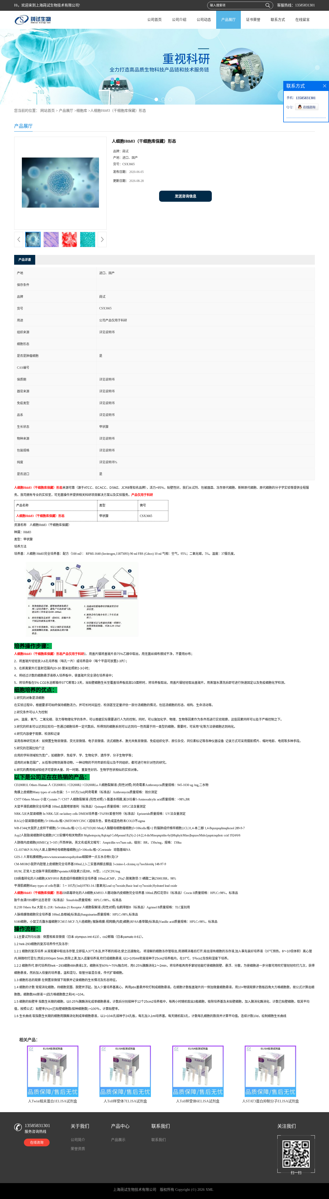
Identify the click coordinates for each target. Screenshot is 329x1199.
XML (210, 1190)
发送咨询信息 (185, 196)
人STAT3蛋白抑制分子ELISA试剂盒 (270, 1101)
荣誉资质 (78, 1149)
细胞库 (81, 111)
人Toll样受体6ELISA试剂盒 (198, 1101)
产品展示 (118, 1140)
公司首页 (154, 20)
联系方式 (278, 20)
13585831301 (305, 5)
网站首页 (47, 111)
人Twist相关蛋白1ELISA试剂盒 (52, 1101)
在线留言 (302, 20)
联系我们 (158, 1140)
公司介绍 (179, 20)
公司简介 (78, 1140)
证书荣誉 (253, 20)
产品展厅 (228, 20)
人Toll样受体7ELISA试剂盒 (125, 1101)
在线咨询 (36, 1142)
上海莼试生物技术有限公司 (134, 1190)
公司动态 (204, 20)
